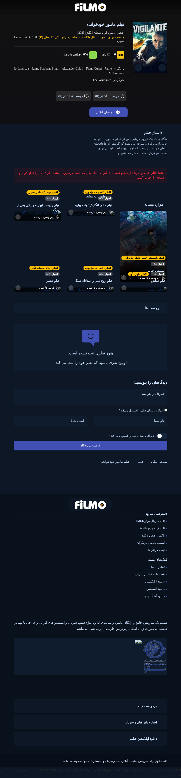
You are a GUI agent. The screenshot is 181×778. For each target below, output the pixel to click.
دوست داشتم (107, 96)
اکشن (120, 32)
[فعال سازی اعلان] (138, 68)
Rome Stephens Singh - (47, 68)
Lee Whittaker (102, 80)
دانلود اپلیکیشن (155, 581)
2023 (81, 32)
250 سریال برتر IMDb (150, 521)
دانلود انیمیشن (155, 588)
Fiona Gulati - (95, 68)
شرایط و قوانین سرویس (148, 574)
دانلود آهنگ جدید (154, 596)
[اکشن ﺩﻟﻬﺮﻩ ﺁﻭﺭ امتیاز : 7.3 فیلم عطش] (143, 289)
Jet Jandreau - (23, 68)
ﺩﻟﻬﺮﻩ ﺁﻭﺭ (109, 32)
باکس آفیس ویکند (153, 535)
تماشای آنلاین (104, 112)
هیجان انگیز (94, 32)
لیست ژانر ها (156, 550)
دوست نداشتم (71, 96)
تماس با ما (158, 567)
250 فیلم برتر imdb (152, 528)
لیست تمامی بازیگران (151, 542)
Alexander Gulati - (74, 68)
